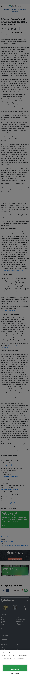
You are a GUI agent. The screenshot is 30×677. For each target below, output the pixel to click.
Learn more (4, 662)
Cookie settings (15, 673)
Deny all (15, 666)
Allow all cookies (15, 669)
